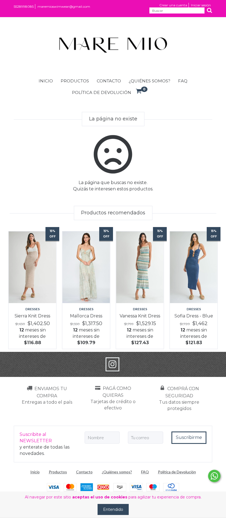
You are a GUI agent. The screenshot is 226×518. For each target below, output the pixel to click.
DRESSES (32, 309)
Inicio (46, 80)
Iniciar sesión (201, 5)
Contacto (109, 80)
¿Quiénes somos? (149, 80)
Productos (75, 80)
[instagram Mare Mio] (112, 364)
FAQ (182, 80)
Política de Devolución (101, 92)
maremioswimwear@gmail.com (63, 6)
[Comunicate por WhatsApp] (214, 476)
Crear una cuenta (173, 5)
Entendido (113, 509)
